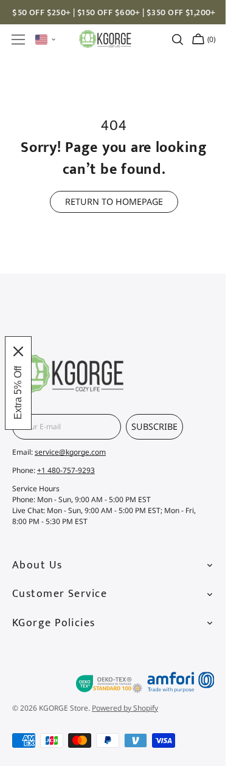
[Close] (18, 351)
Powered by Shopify (125, 708)
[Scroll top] (196, 637)
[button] (18, 39)
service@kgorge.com (70, 452)
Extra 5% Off (18, 392)
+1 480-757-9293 (66, 470)
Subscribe (154, 426)
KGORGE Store (63, 708)
